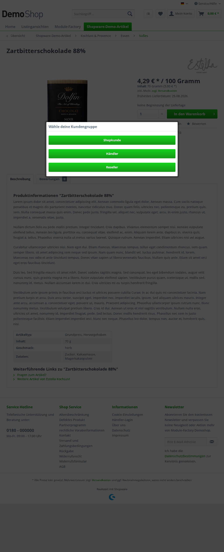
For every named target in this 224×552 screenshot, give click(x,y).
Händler (112, 154)
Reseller (112, 167)
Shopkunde (112, 140)
